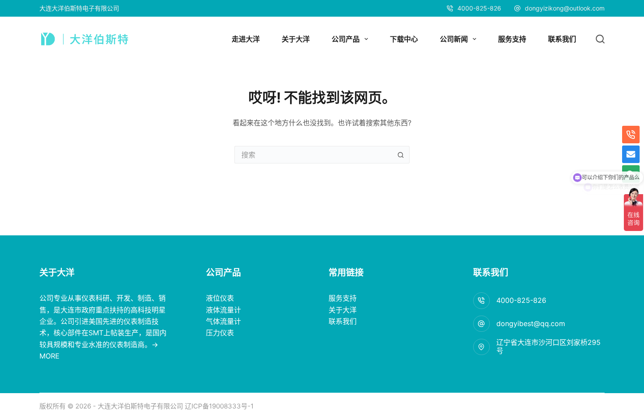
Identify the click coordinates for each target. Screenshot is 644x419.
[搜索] (600, 39)
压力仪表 (220, 332)
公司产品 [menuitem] (346, 39)
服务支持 (343, 298)
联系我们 (343, 321)
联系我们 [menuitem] (562, 39)
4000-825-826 (521, 300)
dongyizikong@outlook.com (565, 8)
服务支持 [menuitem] (512, 39)
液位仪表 (220, 298)
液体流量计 (223, 309)
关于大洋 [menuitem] (296, 39)
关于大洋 (343, 309)
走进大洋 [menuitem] (246, 39)
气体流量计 (223, 321)
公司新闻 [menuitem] (454, 39)
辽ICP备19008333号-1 (218, 406)
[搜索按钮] (401, 154)
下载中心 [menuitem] (404, 39)
